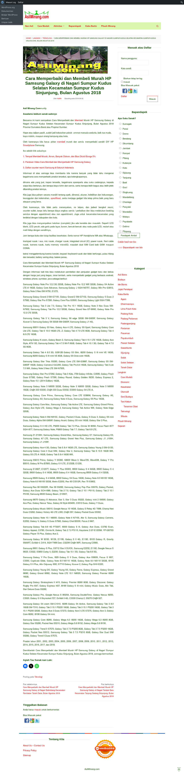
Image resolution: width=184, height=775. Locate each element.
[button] (27, 720)
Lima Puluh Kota (128, 308)
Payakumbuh (127, 338)
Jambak (126, 148)
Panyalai (127, 206)
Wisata (124, 416)
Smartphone (28, 145)
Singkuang (128, 192)
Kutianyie (127, 163)
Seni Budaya (127, 396)
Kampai (126, 153)
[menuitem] (2, 2)
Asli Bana (122, 274)
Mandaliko (127, 211)
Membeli (79, 120)
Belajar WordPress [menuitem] (9, 15)
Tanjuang (127, 177)
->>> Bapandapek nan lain (130, 247)
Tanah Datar (126, 367)
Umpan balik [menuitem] (6, 22)
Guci (125, 187)
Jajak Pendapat (125, 289)
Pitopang (127, 231)
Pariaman (125, 328)
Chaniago (127, 202)
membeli (61, 141)
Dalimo (126, 226)
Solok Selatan (127, 362)
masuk (37, 709)
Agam (123, 299)
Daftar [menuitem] (20, 2)
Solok (123, 357)
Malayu (126, 216)
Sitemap (27, 755)
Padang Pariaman (129, 318)
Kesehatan (126, 386)
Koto (125, 167)
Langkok (122, 372)
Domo (125, 133)
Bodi (125, 182)
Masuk (152, 98)
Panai (125, 128)
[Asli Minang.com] (36, 14)
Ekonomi (125, 382)
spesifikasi (56, 198)
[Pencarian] (157, 26)
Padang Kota (127, 313)
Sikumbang (128, 143)
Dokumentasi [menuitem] (7, 11)
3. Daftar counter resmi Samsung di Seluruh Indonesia (48, 167)
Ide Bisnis (122, 284)
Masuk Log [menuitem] (11, 2)
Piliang (126, 158)
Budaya (121, 279)
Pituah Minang (124, 421)
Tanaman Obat (131, 406)
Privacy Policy (30, 750)
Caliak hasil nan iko (127, 241)
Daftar (124, 96)
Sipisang (127, 172)
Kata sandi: (126, 68)
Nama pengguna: (129, 58)
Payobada (127, 221)
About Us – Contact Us (34, 745)
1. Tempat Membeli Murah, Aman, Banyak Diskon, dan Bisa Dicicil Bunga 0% (59, 156)
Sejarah (121, 425)
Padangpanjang (128, 323)
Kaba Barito (123, 294)
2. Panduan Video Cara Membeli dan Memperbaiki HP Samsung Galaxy (57, 161)
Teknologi (38, 676)
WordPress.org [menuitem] (8, 7)
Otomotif (125, 391)
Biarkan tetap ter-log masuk (132, 80)
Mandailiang (128, 197)
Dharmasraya (127, 303)
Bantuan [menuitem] (5, 18)
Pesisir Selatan (128, 343)
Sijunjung (125, 352)
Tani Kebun (126, 401)
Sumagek (127, 123)
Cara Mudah (126, 377)
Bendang (127, 138)
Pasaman (125, 333)
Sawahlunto (126, 347)
